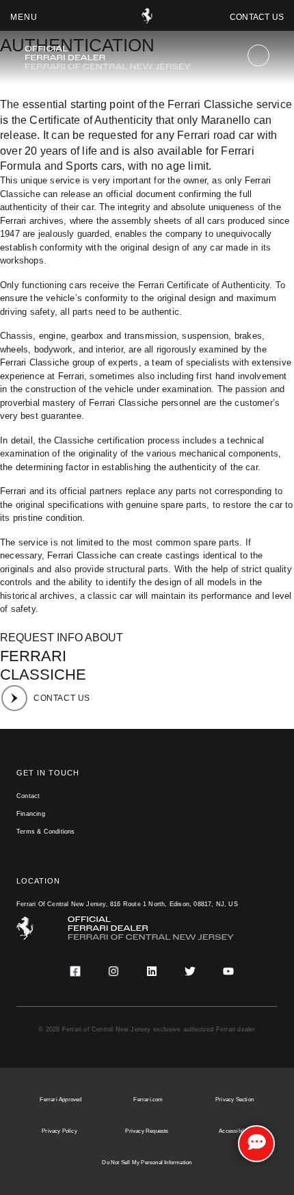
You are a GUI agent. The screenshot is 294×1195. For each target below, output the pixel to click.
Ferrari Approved (60, 1099)
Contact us (257, 17)
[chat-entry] (256, 1143)
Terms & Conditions (45, 831)
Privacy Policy (59, 1131)
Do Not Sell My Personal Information (146, 1162)
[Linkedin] (151, 971)
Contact (28, 796)
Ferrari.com (148, 1099)
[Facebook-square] (75, 971)
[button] (24, 17)
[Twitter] (190, 971)
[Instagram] (113, 971)
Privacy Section (234, 1099)
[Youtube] (228, 971)
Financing (30, 813)
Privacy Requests (146, 1131)
